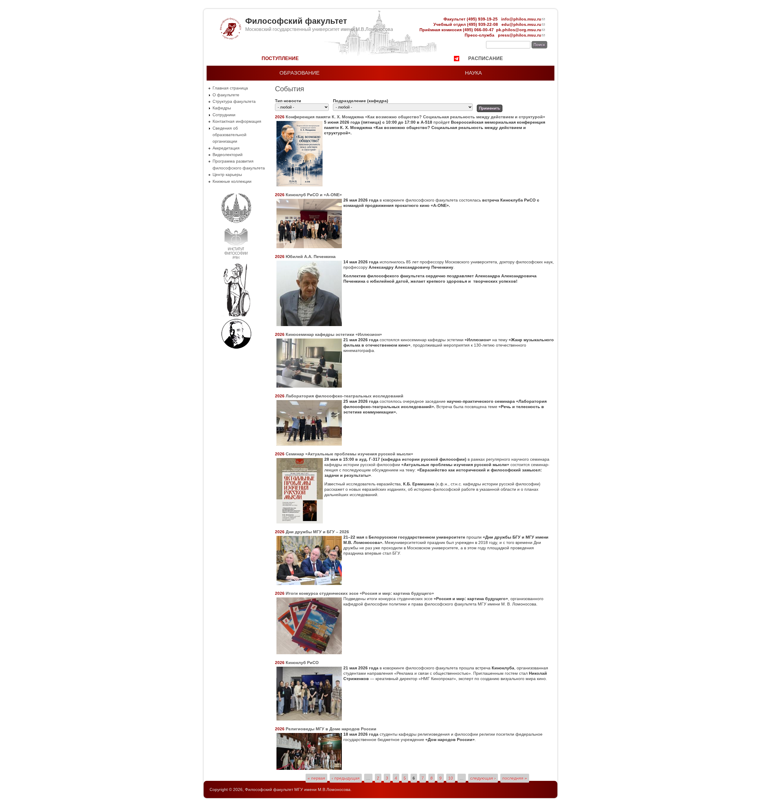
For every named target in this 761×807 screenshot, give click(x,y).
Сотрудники (224, 114)
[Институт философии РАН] (236, 260)
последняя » (514, 778)
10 (450, 778)
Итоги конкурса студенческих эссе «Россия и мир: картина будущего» (360, 593)
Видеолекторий (228, 154)
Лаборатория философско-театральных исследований (344, 396)
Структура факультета (234, 101)
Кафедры (222, 108)
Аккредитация (226, 148)
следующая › (483, 778)
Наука (473, 73)
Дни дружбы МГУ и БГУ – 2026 (317, 531)
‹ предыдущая (346, 778)
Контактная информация (237, 121)
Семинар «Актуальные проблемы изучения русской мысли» (349, 454)
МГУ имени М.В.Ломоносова (322, 789)
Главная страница (230, 88)
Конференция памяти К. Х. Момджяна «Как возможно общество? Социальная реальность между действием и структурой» (415, 116)
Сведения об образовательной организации (229, 135)
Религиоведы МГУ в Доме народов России (331, 728)
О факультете (226, 94)
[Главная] (230, 38)
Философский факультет (296, 21)
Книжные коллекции (232, 181)
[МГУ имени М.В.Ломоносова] (236, 222)
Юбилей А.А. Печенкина (311, 256)
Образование (299, 73)
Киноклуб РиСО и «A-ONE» (314, 194)
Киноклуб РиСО (302, 662)
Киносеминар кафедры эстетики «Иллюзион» (334, 334)
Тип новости (288, 100)
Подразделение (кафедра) (360, 100)
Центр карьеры (227, 174)
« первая (316, 778)
